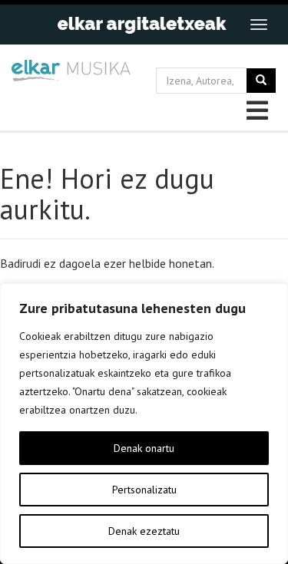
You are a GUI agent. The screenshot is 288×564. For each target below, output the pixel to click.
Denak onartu (144, 448)
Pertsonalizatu (144, 489)
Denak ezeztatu (144, 531)
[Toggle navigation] (259, 25)
